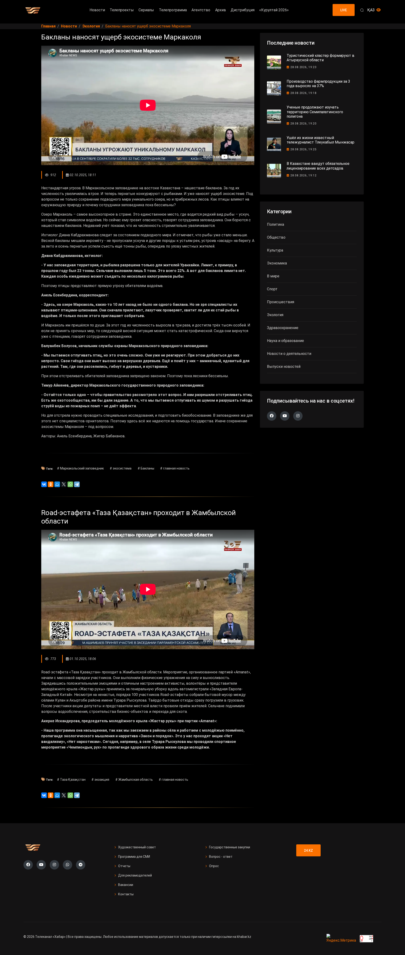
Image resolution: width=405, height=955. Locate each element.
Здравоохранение (282, 328)
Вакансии (125, 885)
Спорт (272, 289)
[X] (64, 484)
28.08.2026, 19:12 (303, 175)
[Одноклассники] (50, 484)
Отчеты (124, 866)
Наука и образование (285, 340)
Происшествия (280, 302)
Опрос (214, 866)
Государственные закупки (229, 847)
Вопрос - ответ (220, 856)
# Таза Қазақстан (71, 779)
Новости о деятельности (289, 353)
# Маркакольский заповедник (80, 468)
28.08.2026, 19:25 (303, 149)
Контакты (126, 894)
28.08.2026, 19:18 (303, 93)
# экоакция (100, 779)
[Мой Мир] (57, 484)
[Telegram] (77, 484)
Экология (275, 315)
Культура (275, 250)
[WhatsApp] (70, 484)
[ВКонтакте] (44, 484)
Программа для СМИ (134, 856)
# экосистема (120, 468)
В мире (273, 276)
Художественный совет (137, 847)
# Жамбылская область (134, 779)
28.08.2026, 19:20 (303, 123)
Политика (275, 224)
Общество (276, 237)
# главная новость (175, 468)
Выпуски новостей (283, 366)
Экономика (277, 263)
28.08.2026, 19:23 (303, 67)
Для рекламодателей (135, 875)
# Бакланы (146, 468)
